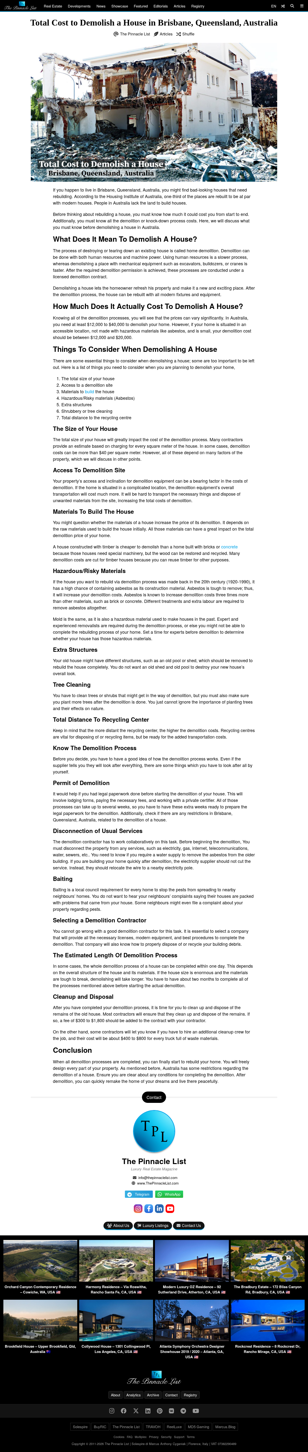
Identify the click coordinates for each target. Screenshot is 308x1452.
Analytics (133, 1394)
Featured (141, 5)
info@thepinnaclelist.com (158, 1177)
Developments (79, 5)
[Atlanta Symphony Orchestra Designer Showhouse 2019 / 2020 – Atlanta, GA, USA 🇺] (192, 1339)
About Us (121, 1225)
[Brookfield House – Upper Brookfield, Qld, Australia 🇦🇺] (40, 1339)
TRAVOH (153, 1426)
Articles (180, 5)
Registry (198, 5)
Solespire (80, 1426)
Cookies (119, 1437)
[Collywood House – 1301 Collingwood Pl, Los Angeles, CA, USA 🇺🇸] (116, 1339)
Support (179, 1437)
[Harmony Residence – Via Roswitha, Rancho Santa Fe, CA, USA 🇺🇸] (116, 1280)
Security (166, 1437)
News (101, 5)
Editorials (161, 5)
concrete (229, 546)
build (89, 391)
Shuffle (188, 34)
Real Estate (53, 5)
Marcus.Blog (225, 1426)
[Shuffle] (283, 6)
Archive (153, 1394)
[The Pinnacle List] (154, 1378)
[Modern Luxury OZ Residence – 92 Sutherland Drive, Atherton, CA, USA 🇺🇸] (192, 1280)
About (115, 1394)
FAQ (129, 1437)
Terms (191, 1437)
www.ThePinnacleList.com (158, 1183)
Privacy (154, 1437)
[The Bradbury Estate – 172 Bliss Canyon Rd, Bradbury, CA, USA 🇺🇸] (268, 1280)
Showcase (119, 5)
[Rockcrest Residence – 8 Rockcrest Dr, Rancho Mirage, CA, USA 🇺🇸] (268, 1339)
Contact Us (191, 1225)
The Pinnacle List (135, 34)
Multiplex (141, 1437)
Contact (171, 1394)
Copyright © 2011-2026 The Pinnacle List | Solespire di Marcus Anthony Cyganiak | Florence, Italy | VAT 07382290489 (154, 1443)
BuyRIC (100, 1426)
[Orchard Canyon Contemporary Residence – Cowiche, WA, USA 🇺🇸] (40, 1280)
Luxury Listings (155, 1225)
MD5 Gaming (198, 1426)
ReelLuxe (174, 1426)
